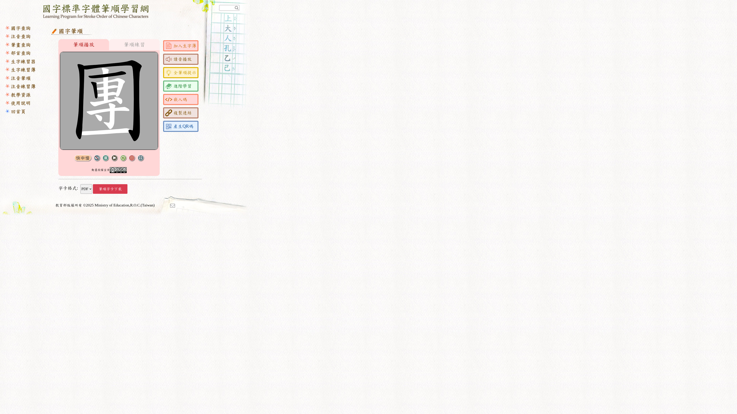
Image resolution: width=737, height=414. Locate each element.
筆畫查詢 (21, 45)
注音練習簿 (23, 86)
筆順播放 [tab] (83, 44)
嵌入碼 (180, 99)
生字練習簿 (23, 69)
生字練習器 (23, 61)
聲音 (96, 158)
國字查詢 (21, 28)
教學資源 (21, 95)
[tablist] (109, 44)
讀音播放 (182, 59)
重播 (123, 158)
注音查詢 (21, 36)
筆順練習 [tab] (134, 44)
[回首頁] (96, 11)
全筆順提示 (184, 72)
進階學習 (182, 86)
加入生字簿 (184, 46)
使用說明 (21, 103)
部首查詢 (21, 53)
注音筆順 (21, 78)
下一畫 (114, 158)
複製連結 (182, 113)
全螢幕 (140, 158)
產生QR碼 (183, 126)
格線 (131, 158)
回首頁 (18, 111)
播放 (105, 158)
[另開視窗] (172, 205)
